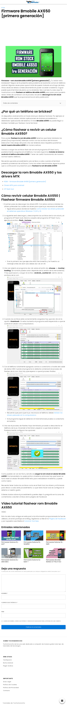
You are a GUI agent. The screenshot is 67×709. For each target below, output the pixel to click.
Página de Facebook (57, 519)
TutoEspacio (7, 660)
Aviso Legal (7, 682)
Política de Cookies (10, 684)
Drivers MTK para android (14, 185)
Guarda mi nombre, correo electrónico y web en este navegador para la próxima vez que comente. (32, 621)
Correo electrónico (9, 602)
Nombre (4, 593)
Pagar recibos (8, 666)
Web (2, 611)
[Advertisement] (16, 32)
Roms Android (8, 663)
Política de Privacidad (11, 687)
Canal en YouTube (31, 521)
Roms (3, 8)
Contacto (6, 690)
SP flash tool (9, 189)
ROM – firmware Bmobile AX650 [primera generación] (25, 181)
